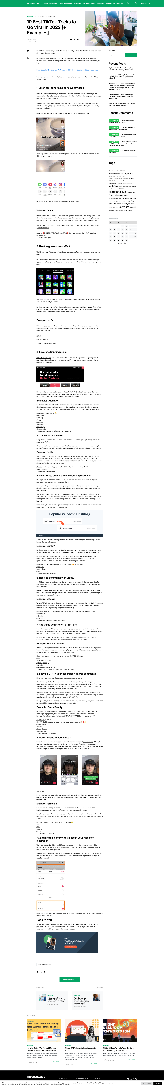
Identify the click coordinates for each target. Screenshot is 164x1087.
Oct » (126, 243)
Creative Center (81, 392)
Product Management (118, 195)
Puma (50, 210)
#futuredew (40, 618)
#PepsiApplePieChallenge (45, 667)
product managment (115, 198)
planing (134, 186)
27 (114, 240)
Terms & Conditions (82, 1078)
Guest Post (127, 180)
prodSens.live (33, 3)
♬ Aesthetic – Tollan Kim (45, 834)
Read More (56, 1062)
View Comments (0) (68, 979)
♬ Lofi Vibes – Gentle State (46, 343)
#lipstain (39, 727)
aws (122, 173)
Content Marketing (114, 178)
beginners (128, 173)
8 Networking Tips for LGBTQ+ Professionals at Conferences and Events (56, 1000)
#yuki (38, 827)
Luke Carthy (69, 1063)
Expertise (116, 180)
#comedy (39, 418)
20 (114, 236)
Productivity (131, 192)
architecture (116, 170)
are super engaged (89, 58)
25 (135, 236)
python (111, 204)
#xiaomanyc (40, 427)
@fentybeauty (41, 720)
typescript (111, 210)
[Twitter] (133, 3)
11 (135, 229)
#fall (38, 571)
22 (122, 236)
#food (38, 831)
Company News (121, 176)
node (120, 186)
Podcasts (121, 188)
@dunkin (39, 564)
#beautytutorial (41, 729)
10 (131, 229)
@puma (39, 233)
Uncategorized (119, 210)
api (112, 170)
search (131, 55)
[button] (143, 3)
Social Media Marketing (44, 964)
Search (112, 51)
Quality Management (124, 203)
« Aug (120, 243)
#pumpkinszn (41, 569)
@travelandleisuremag (44, 656)
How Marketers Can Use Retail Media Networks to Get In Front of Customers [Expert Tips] (123, 143)
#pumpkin (40, 567)
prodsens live (117, 191)
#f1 (37, 824)
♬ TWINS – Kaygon (43, 238)
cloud (114, 176)
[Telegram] (135, 3)
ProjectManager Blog (128, 201)
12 (110, 233)
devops (131, 178)
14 (118, 233)
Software (124, 206)
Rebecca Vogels (32, 39)
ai (109, 170)
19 (110, 236)
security (115, 207)
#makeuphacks (41, 731)
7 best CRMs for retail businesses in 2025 (80, 1049)
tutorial (133, 207)
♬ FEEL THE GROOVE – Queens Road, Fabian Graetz (55, 670)
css (121, 178)
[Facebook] (128, 3)
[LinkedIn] (130, 3)
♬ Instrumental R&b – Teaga (46, 733)
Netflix (50, 452)
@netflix (39, 467)
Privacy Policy (63, 1078)
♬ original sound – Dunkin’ (46, 574)
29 (122, 240)
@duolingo (40, 413)
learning (120, 183)
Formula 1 (52, 803)
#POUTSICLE (41, 722)
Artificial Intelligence (114, 173)
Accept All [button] (157, 1083)
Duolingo (52, 400)
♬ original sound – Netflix (45, 471)
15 (122, 233)
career (110, 176)
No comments (51, 16)
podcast (116, 188)
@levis (38, 336)
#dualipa (39, 422)
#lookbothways (41, 469)
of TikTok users (45, 358)
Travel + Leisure (55, 643)
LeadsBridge (43, 703)
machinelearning (127, 183)
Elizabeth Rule (31, 1061)
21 (118, 236)
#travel (38, 658)
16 (126, 233)
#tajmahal (39, 665)
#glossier (39, 616)
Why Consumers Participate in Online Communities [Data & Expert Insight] (81, 1001)
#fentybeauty (41, 724)
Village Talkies (114, 120)
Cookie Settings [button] (146, 1083)
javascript (113, 183)
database (125, 178)
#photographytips (42, 663)
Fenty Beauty (54, 707)
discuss (111, 180)
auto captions (88, 742)
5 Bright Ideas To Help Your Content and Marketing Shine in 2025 (118, 1049)
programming (129, 198)
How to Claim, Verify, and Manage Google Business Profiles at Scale (41, 1049)
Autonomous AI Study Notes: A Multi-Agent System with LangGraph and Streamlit (122, 77)
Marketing (30, 16)
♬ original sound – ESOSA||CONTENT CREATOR (53, 431)
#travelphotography (43, 660)
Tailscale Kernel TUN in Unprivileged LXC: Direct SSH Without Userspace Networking (121, 96)
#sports (39, 829)
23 (126, 236)
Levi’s (50, 320)
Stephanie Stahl (108, 1059)
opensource (127, 186)
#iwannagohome (42, 429)
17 (131, 233)
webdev (128, 210)
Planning (111, 188)
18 (135, 233)
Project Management (115, 201)
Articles (122, 171)
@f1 (37, 822)
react (110, 207)
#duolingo (40, 415)
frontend (122, 180)
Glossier (51, 599)
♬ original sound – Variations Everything (50, 620)
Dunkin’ (51, 546)
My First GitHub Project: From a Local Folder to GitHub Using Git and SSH (121, 69)
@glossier (39, 611)
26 (110, 240)
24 (131, 236)
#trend (38, 420)
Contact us (97, 1078)
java (132, 180)
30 (126, 240)
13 (114, 233)
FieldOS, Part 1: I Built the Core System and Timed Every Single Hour (122, 104)
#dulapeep (40, 424)
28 (118, 240)
